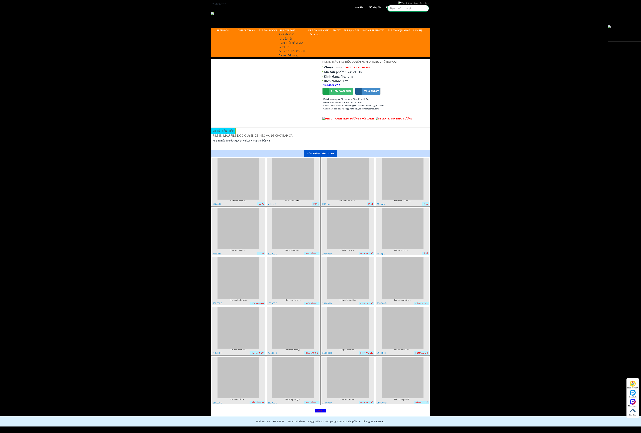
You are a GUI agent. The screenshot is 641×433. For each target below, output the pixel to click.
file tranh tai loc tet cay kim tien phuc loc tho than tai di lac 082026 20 (402, 201)
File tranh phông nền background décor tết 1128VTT (402, 300)
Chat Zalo (633, 397)
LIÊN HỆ (417, 30)
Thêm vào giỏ (341, 91)
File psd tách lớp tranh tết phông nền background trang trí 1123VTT (348, 350)
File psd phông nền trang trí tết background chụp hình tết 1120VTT (293, 399)
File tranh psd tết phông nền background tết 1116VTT (402, 399)
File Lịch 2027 (286, 34)
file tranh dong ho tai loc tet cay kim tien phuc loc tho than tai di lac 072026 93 (238, 201)
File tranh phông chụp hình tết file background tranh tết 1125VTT (293, 350)
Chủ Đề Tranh (246, 30)
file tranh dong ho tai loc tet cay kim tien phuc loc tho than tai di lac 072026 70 (293, 201)
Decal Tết (283, 47)
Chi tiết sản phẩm (223, 130)
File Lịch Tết (351, 30)
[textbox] (408, 8)
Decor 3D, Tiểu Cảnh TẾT (292, 51)
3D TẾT (337, 30)
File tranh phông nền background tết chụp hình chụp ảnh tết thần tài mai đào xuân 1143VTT (238, 300)
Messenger (632, 406)
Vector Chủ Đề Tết (357, 67)
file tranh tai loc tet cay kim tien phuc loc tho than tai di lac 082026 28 (348, 201)
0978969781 (219, 4)
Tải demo (313, 34)
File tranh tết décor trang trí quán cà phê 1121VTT (238, 399)
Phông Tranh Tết (373, 30)
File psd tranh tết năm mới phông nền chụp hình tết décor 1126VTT (238, 350)
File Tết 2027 (287, 30)
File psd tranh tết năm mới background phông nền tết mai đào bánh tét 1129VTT (348, 300)
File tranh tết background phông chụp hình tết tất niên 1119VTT (348, 399)
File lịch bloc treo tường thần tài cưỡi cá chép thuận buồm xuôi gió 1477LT (348, 250)
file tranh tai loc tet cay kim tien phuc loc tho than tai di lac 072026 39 (402, 250)
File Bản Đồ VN (268, 30)
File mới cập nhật (399, 30)
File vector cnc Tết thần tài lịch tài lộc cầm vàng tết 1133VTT (293, 300)
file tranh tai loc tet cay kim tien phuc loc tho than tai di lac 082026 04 (238, 250)
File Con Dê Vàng (319, 30)
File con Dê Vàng (287, 55)
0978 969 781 (632, 388)
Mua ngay (371, 91)
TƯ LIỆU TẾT (285, 38)
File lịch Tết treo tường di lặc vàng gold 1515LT (293, 250)
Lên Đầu (632, 415)
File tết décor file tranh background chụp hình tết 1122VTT (402, 350)
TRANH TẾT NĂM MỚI (290, 42)
